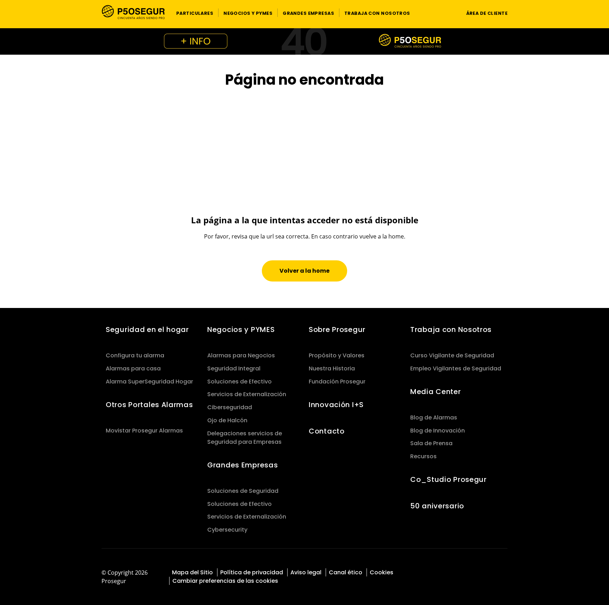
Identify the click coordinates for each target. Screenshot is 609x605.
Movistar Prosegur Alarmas (144, 430)
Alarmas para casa (133, 368)
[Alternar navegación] (447, 12)
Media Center (435, 392)
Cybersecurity (227, 530)
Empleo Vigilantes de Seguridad (455, 368)
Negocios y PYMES (241, 329)
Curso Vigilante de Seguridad (452, 355)
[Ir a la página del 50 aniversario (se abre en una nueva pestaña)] (304, 41)
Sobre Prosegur (337, 329)
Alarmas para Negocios (241, 355)
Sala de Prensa (431, 443)
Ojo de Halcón (227, 420)
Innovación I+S (336, 405)
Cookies (381, 572)
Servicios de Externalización (246, 394)
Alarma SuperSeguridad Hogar (149, 381)
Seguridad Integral (233, 368)
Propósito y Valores (336, 355)
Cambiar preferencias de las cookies (225, 581)
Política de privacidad (251, 572)
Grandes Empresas (242, 465)
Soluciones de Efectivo (239, 381)
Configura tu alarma (135, 355)
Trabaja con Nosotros (451, 329)
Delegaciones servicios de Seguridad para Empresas (244, 437)
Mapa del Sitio (192, 572)
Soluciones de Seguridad (242, 491)
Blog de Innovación (437, 430)
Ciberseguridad (229, 407)
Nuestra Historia (332, 368)
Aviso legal (305, 572)
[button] (194, 13)
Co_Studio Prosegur (448, 479)
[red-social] (472, 572)
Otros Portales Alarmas (149, 405)
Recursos (423, 456)
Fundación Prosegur (337, 381)
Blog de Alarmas (433, 417)
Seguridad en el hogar (147, 329)
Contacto (327, 431)
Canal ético (345, 572)
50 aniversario (437, 506)
